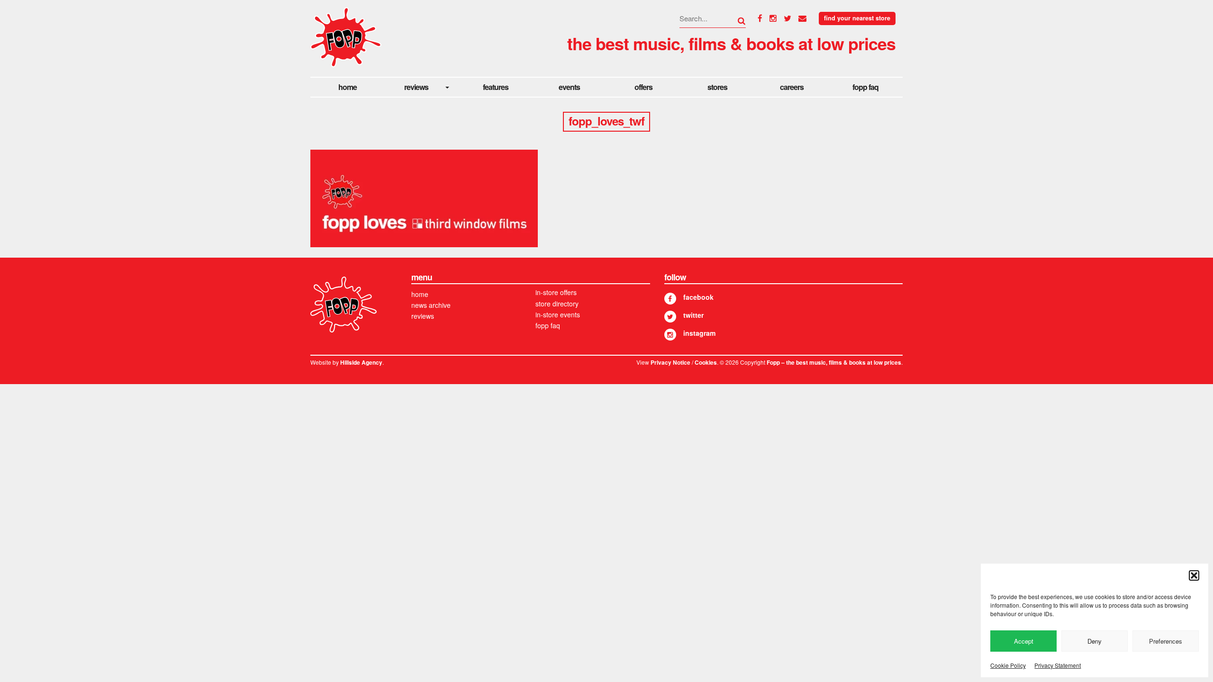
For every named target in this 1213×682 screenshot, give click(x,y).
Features (495, 86)
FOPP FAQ (865, 86)
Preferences (1165, 641)
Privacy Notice (670, 363)
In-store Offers (556, 292)
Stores (717, 86)
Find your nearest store (857, 18)
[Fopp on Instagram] (670, 335)
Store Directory (557, 303)
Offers (643, 86)
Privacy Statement (1057, 665)
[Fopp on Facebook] (670, 299)
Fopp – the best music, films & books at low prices (834, 363)
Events (569, 86)
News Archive (431, 305)
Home (347, 86)
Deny (1094, 641)
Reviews (416, 86)
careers (792, 86)
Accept (1023, 641)
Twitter (693, 315)
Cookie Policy (1008, 665)
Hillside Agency (361, 363)
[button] (1194, 575)
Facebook (698, 297)
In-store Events (557, 314)
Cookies (706, 363)
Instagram (699, 333)
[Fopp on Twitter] (670, 317)
